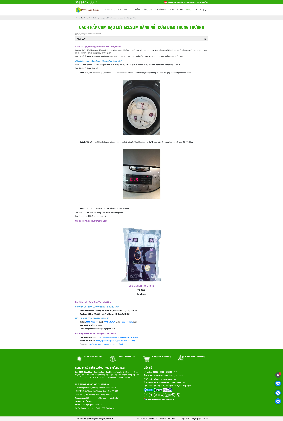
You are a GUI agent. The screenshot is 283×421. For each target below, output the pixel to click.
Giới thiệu (122, 10)
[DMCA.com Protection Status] (157, 389)
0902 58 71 (108, 322)
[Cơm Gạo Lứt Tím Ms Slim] (141, 228)
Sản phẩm (135, 10)
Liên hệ (199, 10)
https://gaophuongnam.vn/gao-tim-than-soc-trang (115, 341)
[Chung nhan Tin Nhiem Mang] (167, 389)
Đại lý (171, 10)
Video (180, 10)
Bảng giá (147, 10)
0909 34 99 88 (92, 322)
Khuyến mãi (160, 10)
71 (114, 322)
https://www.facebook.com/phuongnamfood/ (105, 344)
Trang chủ (110, 10)
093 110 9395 (127, 322)
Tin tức (189, 10)
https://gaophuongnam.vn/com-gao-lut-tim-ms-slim (118, 337)
